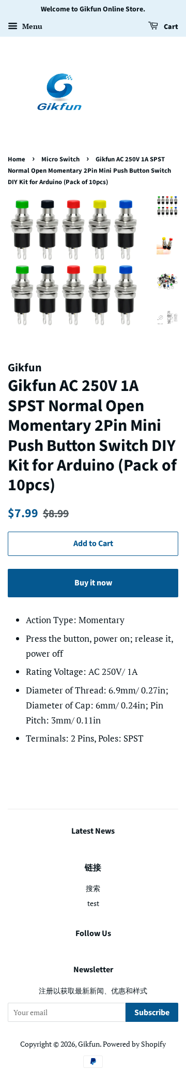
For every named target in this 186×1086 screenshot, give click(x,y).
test (93, 903)
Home (16, 159)
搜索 (93, 888)
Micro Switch (60, 159)
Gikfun (89, 1044)
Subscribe (151, 1012)
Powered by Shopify (134, 1044)
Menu (31, 26)
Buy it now (93, 583)
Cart (170, 27)
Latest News (93, 831)
